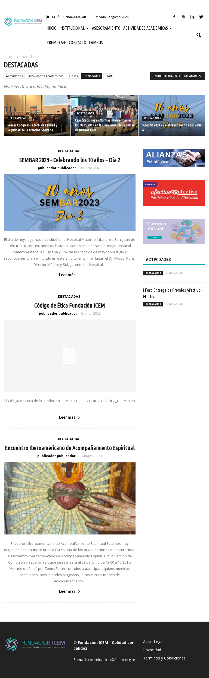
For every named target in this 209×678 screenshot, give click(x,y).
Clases (73, 76)
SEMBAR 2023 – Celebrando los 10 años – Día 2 (69, 159)
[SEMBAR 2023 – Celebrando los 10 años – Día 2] (70, 202)
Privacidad (152, 649)
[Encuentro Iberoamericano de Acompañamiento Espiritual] (70, 498)
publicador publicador (57, 168)
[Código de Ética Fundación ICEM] (70, 356)
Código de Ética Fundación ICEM (69, 305)
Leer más (67, 275)
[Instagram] (183, 17)
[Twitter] (201, 17)
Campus (96, 42)
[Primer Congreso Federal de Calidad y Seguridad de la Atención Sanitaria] (37, 115)
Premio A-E (56, 42)
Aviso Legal (153, 641)
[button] (198, 35)
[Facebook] (174, 17)
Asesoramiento (106, 28)
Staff (109, 76)
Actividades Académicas (145, 28)
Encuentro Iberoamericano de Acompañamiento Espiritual (70, 447)
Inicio (52, 28)
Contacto (77, 42)
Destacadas (92, 76)
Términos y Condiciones (164, 658)
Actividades (14, 76)
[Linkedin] (192, 17)
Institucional (72, 28)
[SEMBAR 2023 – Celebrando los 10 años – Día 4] (172, 115)
